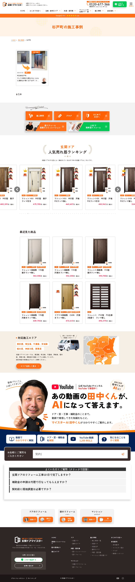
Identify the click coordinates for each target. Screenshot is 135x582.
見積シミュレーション (59, 542)
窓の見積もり (56, 547)
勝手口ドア (48, 519)
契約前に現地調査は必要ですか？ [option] (32, 489)
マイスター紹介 (118, 548)
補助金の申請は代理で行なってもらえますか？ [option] (39, 482)
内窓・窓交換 (70, 519)
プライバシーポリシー (18, 578)
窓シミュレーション (79, 551)
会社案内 (116, 545)
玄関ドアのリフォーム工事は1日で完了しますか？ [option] (41, 475)
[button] (17, 189)
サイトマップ (32, 578)
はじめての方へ (116, 537)
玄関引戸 (95, 546)
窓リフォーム (107, 519)
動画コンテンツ (118, 553)
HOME (54, 537)
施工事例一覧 (96, 541)
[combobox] (80, 454)
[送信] (122, 454)
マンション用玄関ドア (100, 555)
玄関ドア (33, 519)
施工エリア (55, 551)
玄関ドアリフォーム (79, 564)
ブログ (115, 551)
